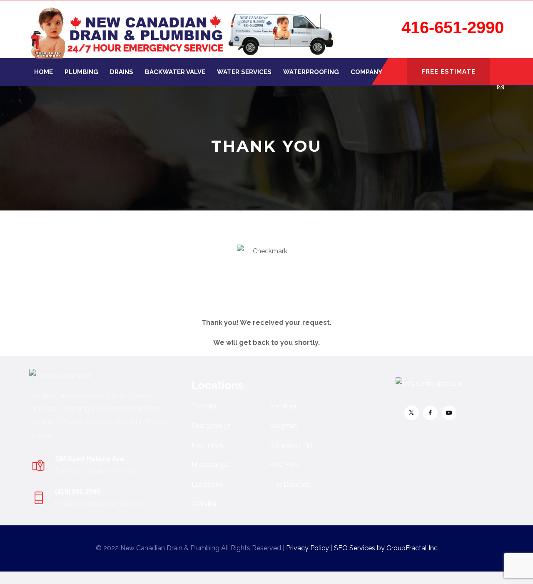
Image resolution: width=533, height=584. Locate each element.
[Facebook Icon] (430, 413)
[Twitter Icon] (411, 413)
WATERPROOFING (311, 72)
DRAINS (121, 72)
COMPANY (366, 72)
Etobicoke (207, 484)
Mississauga (210, 465)
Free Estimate (448, 71)
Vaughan (283, 426)
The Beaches (290, 484)
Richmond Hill (291, 445)
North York (208, 445)
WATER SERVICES (244, 72)
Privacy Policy (307, 548)
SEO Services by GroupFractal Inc (386, 548)
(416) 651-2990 (77, 491)
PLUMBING (81, 72)
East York (284, 465)
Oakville (204, 504)
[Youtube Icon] (449, 413)
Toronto (204, 406)
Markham (284, 406)
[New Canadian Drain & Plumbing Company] (182, 29)
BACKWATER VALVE (175, 72)
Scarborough (212, 426)
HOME (43, 72)
